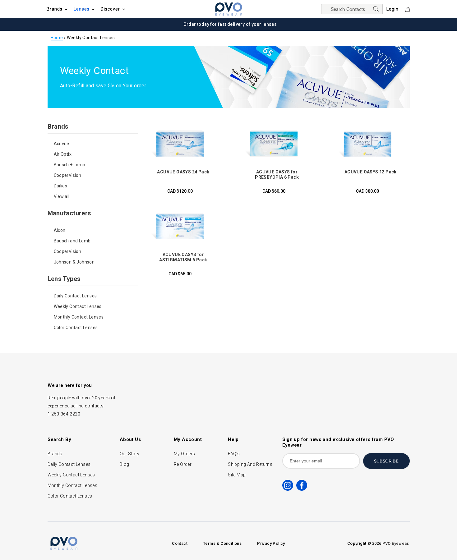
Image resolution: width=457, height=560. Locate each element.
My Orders (184, 453)
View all (62, 196)
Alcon (60, 230)
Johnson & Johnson (74, 261)
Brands (55, 453)
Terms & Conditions (222, 543)
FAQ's (234, 453)
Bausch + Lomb (69, 164)
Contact (179, 543)
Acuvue (61, 143)
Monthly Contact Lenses (79, 316)
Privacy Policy (271, 543)
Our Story (130, 453)
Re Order (183, 464)
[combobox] (352, 9)
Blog (124, 464)
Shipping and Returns (250, 464)
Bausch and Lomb (72, 240)
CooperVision (67, 175)
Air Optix (63, 154)
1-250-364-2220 (64, 413)
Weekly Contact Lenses (78, 306)
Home (57, 37)
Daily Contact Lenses (75, 295)
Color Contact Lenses (76, 327)
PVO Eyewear (395, 543)
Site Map (237, 474)
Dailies (60, 185)
